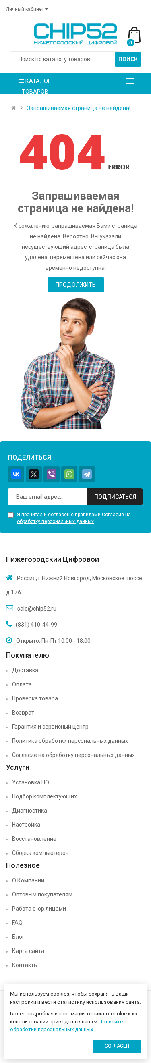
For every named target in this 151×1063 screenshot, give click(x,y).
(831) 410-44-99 (36, 624)
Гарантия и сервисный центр (50, 726)
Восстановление (34, 839)
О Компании (28, 880)
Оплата (22, 684)
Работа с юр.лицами (39, 908)
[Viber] (51, 474)
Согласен (117, 1046)
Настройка (26, 824)
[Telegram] (87, 474)
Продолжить (76, 284)
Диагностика (29, 810)
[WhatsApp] (69, 474)
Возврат (23, 712)
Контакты (25, 965)
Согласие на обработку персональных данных (73, 755)
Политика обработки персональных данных (70, 741)
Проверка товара (35, 698)
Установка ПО (30, 782)
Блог (18, 937)
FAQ (17, 922)
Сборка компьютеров (40, 853)
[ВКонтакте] (16, 474)
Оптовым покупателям (42, 894)
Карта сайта (28, 951)
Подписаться (115, 497)
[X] (34, 474)
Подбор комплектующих (44, 796)
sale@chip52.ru (36, 608)
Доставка (25, 670)
